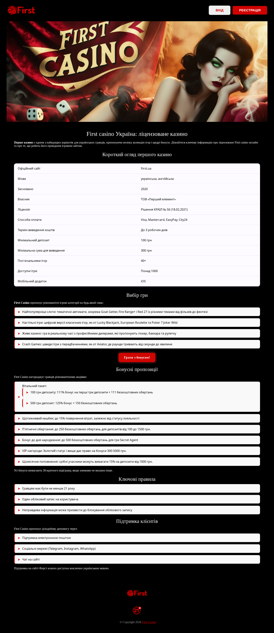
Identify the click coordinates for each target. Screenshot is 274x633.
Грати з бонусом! (137, 357)
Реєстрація (250, 10)
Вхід (219, 10)
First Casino (149, 622)
